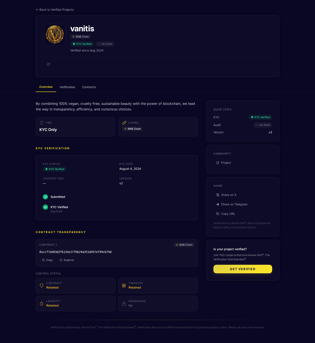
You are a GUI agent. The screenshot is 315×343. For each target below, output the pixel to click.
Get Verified (243, 269)
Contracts (89, 87)
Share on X (228, 195)
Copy (49, 260)
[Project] (48, 64)
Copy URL (228, 213)
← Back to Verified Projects (55, 9)
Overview (46, 87)
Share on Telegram (234, 204)
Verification (67, 87)
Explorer (69, 260)
